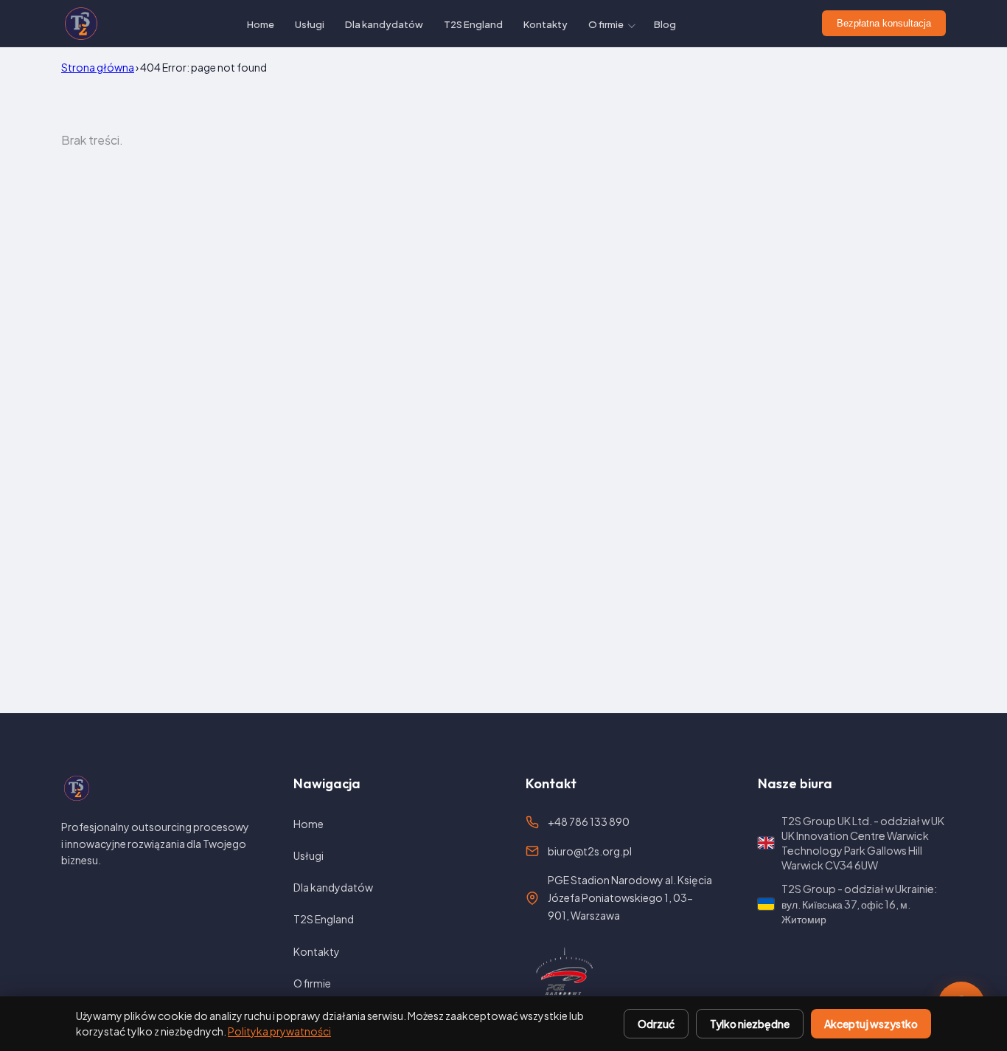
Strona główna (97, 67)
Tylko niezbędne (750, 1023)
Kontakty (545, 24)
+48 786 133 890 (589, 821)
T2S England (473, 24)
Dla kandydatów (384, 24)
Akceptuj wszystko (871, 1023)
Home (260, 24)
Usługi (309, 24)
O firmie (606, 24)
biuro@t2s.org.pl (590, 851)
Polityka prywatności (279, 1031)
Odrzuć (656, 1023)
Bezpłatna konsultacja (884, 23)
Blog (665, 24)
